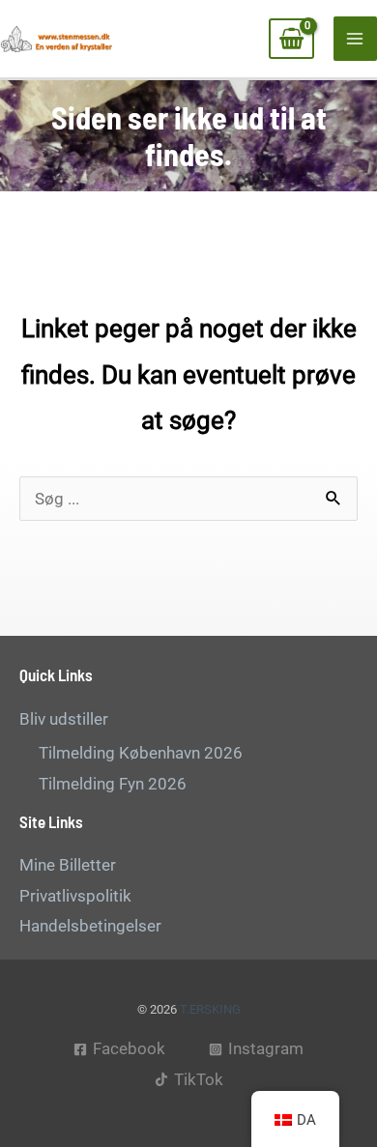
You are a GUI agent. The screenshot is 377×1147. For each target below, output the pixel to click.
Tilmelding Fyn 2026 (113, 783)
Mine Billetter (67, 865)
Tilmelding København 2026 (141, 752)
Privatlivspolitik (75, 895)
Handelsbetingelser (90, 925)
